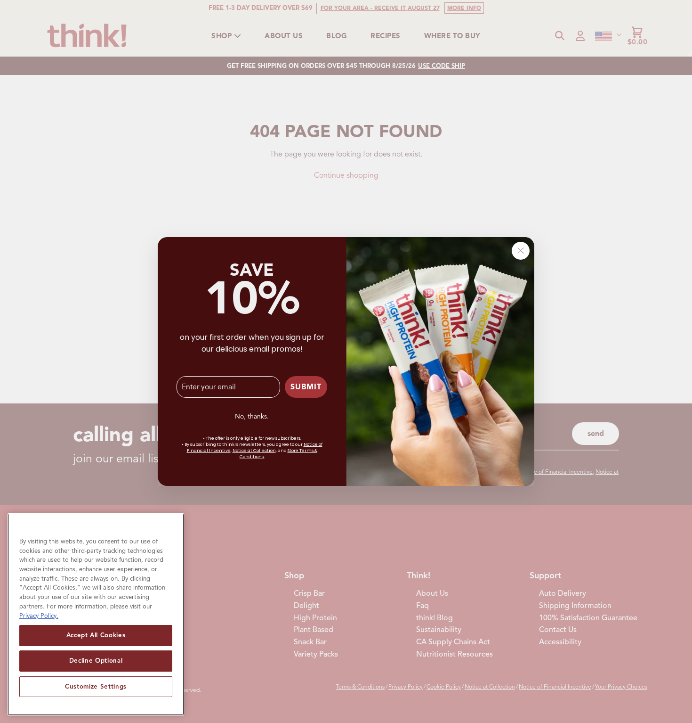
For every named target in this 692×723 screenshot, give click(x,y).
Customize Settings (96, 686)
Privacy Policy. (38, 615)
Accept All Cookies (96, 635)
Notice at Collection (254, 450)
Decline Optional (96, 661)
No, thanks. (252, 416)
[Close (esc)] (521, 251)
